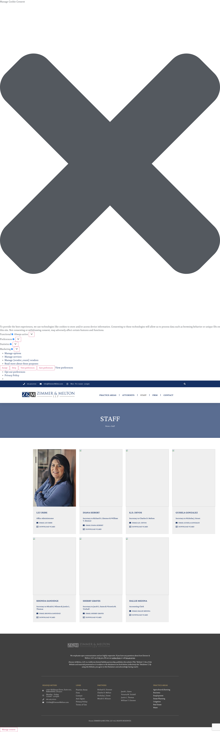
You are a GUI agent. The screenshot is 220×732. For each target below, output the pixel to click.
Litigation (157, 702)
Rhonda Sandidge (47, 600)
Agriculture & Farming (161, 690)
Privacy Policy (12, 375)
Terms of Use (81, 705)
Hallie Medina (138, 600)
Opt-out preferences (15, 371)
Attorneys (128, 395)
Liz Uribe (41, 512)
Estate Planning (159, 699)
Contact (168, 395)
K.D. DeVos (135, 512)
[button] (110, 164)
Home (107, 426)
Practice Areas (107, 395)
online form (116, 658)
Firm (155, 395)
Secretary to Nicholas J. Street (188, 518)
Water (155, 708)
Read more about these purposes (21, 363)
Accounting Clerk (136, 606)
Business (156, 693)
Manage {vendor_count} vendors (21, 360)
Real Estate (157, 705)
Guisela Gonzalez (187, 512)
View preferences (28, 368)
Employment (158, 696)
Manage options (13, 353)
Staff (143, 395)
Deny (14, 368)
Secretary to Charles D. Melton (142, 518)
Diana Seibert (91, 512)
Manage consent (8, 729)
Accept (4, 368)
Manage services (13, 356)
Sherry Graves (91, 600)
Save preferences (46, 368)
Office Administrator (45, 518)
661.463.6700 (130, 658)
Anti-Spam (80, 699)
